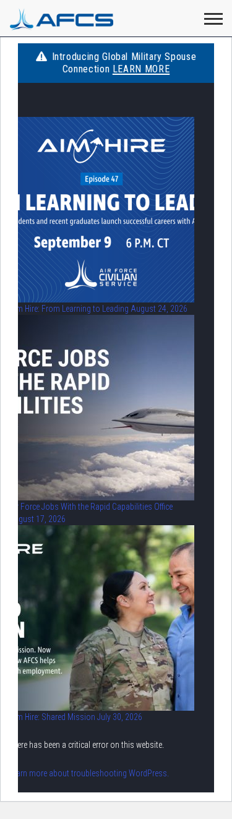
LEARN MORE (141, 69)
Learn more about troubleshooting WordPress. (89, 773)
